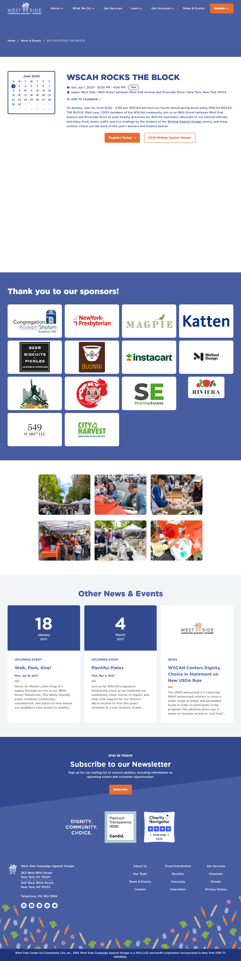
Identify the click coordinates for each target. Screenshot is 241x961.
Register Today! (120, 137)
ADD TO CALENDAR (84, 99)
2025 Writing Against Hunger (169, 137)
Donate (219, 8)
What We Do (82, 8)
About (55, 8)
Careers (140, 889)
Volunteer (216, 874)
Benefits (178, 874)
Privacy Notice (216, 889)
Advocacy (178, 881)
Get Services (113, 8)
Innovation (178, 889)
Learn (135, 8)
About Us (140, 866)
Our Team (140, 874)
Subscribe (120, 789)
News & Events (193, 8)
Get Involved (160, 8)
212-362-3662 (48, 896)
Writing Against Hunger (184, 121)
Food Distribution (178, 866)
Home (11, 40)
